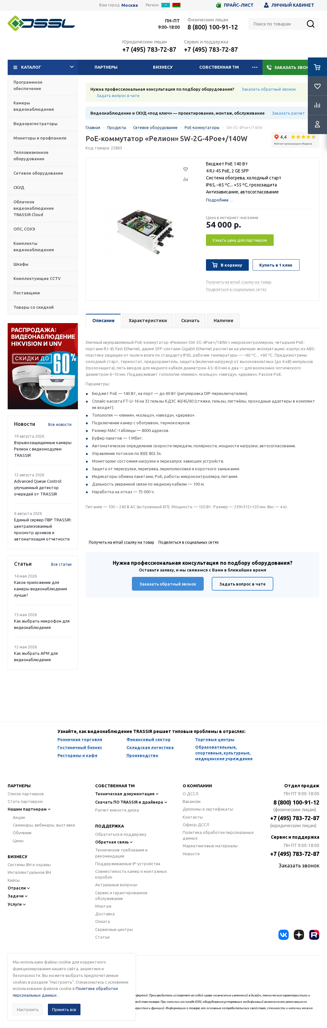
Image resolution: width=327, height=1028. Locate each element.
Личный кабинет (292, 5)
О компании (197, 785)
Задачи (16, 896)
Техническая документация (125, 793)
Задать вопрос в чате (118, 95)
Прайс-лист (239, 5)
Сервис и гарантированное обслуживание (121, 895)
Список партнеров (26, 793)
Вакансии (192, 801)
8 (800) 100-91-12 (212, 27)
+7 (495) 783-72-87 (149, 49)
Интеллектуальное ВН (29, 872)
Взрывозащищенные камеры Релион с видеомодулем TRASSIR (43, 448)
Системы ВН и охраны (29, 864)
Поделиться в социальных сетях (236, 289)
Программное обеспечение (27, 85)
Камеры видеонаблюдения (33, 106)
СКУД (18, 187)
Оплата (102, 921)
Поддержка (109, 826)
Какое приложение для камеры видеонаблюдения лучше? (40, 588)
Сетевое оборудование (38, 173)
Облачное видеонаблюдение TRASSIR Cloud (33, 208)
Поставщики (26, 293)
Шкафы (20, 264)
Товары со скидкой (33, 307)
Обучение (22, 832)
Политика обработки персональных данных (218, 835)
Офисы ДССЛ (196, 824)
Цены (18, 840)
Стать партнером (25, 801)
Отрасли (17, 888)
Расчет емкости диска (117, 810)
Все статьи (61, 564)
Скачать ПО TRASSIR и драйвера (129, 802)
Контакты (193, 817)
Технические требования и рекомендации (121, 853)
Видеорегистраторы (35, 123)
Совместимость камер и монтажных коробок (131, 874)
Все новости (60, 424)
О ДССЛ (190, 793)
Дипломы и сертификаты (208, 809)
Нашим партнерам (27, 809)
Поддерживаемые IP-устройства (127, 863)
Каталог (31, 67)
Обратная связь (112, 842)
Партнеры (106, 67)
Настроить (28, 1009)
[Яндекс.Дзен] (299, 935)
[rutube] (314, 935)
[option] (43, 366)
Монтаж (103, 906)
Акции (19, 817)
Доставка (105, 913)
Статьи (102, 937)
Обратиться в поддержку (120, 834)
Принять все (64, 1009)
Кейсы (14, 880)
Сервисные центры (114, 929)
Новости (191, 853)
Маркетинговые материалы (210, 845)
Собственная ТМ (219, 67)
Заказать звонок (295, 67)
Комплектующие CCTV (37, 278)
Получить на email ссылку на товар (238, 282)
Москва (129, 5)
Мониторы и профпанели (39, 138)
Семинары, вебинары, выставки (44, 825)
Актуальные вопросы (116, 884)
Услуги (15, 904)
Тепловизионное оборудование (31, 155)
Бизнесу (162, 67)
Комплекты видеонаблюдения (33, 246)
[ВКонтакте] (283, 935)
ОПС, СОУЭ (24, 229)
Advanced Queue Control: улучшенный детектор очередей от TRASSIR (38, 487)
